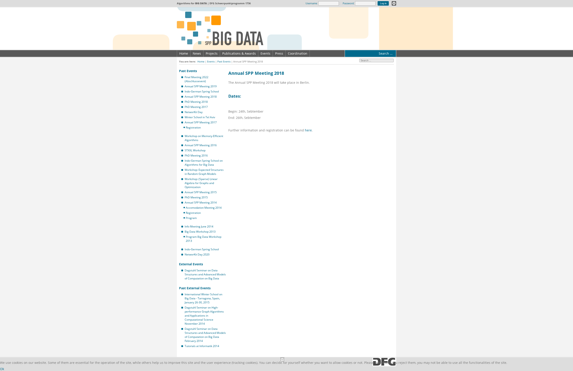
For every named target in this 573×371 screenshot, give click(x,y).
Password (348, 3)
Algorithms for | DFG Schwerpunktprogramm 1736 (214, 3)
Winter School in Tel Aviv (200, 117)
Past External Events (195, 288)
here (308, 130)
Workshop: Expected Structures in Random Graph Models (204, 172)
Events (265, 53)
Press (279, 53)
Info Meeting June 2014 (199, 226)
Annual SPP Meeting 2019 (201, 86)
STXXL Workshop (195, 150)
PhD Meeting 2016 (196, 155)
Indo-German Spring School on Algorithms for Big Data (204, 163)
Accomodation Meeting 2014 (204, 208)
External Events (191, 264)
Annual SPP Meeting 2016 (201, 145)
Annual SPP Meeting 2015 (201, 192)
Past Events (224, 61)
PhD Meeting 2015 (196, 197)
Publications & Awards (239, 53)
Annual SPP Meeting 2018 (201, 97)
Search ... (386, 53)
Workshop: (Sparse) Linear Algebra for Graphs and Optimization (201, 183)
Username (311, 3)
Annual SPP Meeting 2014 (201, 202)
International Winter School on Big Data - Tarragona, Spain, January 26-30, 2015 (203, 298)
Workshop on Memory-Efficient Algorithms (204, 138)
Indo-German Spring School (202, 91)
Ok (2, 369)
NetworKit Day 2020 (197, 254)
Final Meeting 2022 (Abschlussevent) (196, 79)
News (197, 53)
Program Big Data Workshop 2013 (203, 239)
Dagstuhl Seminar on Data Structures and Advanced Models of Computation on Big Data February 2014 (205, 335)
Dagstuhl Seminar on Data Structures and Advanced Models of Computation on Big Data (205, 274)
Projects (212, 53)
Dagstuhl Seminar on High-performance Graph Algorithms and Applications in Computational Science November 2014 (204, 316)
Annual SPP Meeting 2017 (201, 122)
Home (183, 53)
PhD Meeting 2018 (196, 102)
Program (191, 218)
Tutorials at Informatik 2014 (202, 346)
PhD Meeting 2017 (196, 107)
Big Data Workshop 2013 (200, 232)
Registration (193, 127)
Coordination (297, 53)
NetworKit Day (194, 112)
